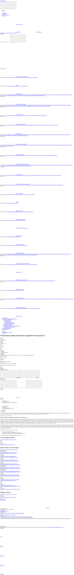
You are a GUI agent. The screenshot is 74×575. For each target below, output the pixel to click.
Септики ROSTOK (41, 155)
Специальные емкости (55, 105)
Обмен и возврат (13, 513)
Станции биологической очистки (20, 155)
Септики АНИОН (35, 155)
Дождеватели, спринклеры (30, 94)
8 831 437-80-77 (18, 32)
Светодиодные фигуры (27, 254)
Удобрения (16, 194)
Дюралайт (21, 254)
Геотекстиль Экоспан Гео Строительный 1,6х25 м (8, 463)
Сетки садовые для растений (19, 175)
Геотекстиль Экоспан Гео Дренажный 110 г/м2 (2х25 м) (9, 467)
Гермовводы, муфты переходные (19, 135)
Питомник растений (19, 24)
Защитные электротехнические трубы (6, 135)
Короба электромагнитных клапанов (32, 95)
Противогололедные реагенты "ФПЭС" (27, 308)
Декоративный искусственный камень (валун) (40, 280)
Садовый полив (23, 94)
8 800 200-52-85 (39, 32)
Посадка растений (7, 320)
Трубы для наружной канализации (20, 134)
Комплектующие (42, 95)
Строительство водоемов (8, 322)
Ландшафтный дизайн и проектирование (9, 318)
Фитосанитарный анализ (6, 328)
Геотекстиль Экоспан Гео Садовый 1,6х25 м (8, 456)
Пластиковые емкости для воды (31, 105)
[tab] (37, 398)
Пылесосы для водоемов (15, 165)
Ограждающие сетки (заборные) (29, 175)
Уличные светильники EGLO (32, 264)
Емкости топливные (47, 105)
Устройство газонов (7, 321)
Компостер (16, 280)
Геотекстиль (16, 125)
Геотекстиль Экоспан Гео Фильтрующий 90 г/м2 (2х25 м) (10, 471)
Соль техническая (17, 308)
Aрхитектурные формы (6, 327)
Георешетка (20, 125)
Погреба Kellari (22, 290)
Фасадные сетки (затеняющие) (40, 175)
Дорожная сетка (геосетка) (40, 125)
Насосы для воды (63, 94)
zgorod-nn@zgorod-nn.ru (4, 511)
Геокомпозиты (25, 125)
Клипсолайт (17, 254)
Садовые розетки (8, 165)
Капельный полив (17, 94)
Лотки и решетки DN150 (27, 115)
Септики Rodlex (28, 155)
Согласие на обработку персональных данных (24, 516)
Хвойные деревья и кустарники (31, 77)
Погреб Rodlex (16, 290)
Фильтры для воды (16, 95)
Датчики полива (57, 94)
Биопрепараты (22, 165)
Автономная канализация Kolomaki (51, 155)
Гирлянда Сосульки (11, 254)
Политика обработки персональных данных (8, 516)
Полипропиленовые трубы (58, 134)
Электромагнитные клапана (40, 94)
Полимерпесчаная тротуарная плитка (26, 211)
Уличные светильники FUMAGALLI (20, 264)
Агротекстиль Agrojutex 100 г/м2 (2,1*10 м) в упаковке (9, 479)
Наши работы (4, 13)
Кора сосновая (16, 220)
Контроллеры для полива (49, 94)
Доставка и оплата (3, 513)
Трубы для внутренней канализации (32, 134)
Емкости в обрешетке (62, 105)
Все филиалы (2, 510)
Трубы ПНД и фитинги (49, 134)
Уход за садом (4, 329)
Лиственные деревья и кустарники (20, 77)
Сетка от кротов (55, 125)
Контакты (4, 15)
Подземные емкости (40, 105)
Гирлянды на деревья (4, 254)
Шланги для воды (23, 95)
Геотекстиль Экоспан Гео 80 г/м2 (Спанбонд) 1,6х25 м (9, 474)
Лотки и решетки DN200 (36, 115)
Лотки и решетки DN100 (18, 115)
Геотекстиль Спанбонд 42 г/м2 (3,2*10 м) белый (8, 452)
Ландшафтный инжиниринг (7, 325)
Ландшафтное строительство (7, 319)
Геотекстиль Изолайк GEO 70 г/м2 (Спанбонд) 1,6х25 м (10, 489)
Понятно (2, 528)
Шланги (26, 135)
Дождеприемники (43, 115)
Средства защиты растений (30, 194)
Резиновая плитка (17, 211)
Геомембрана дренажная (32, 125)
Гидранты (11, 95)
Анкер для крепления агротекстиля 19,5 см (7, 444)
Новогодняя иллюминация (9, 324)
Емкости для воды (6, 95)
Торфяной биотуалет (51, 280)
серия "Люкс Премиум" (23, 245)
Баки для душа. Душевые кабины (20, 105)
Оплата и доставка (5, 14)
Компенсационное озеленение (9, 323)
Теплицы (15, 203)
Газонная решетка (49, 125)
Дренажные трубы (42, 134)
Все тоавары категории (10, 77)
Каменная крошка (17, 236)
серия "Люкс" (16, 245)
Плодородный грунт (21, 194)
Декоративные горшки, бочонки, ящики (25, 280)
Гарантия (8, 513)
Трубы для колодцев (66, 134)
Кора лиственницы (22, 220)
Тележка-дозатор (37, 308)
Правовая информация (20, 513)
